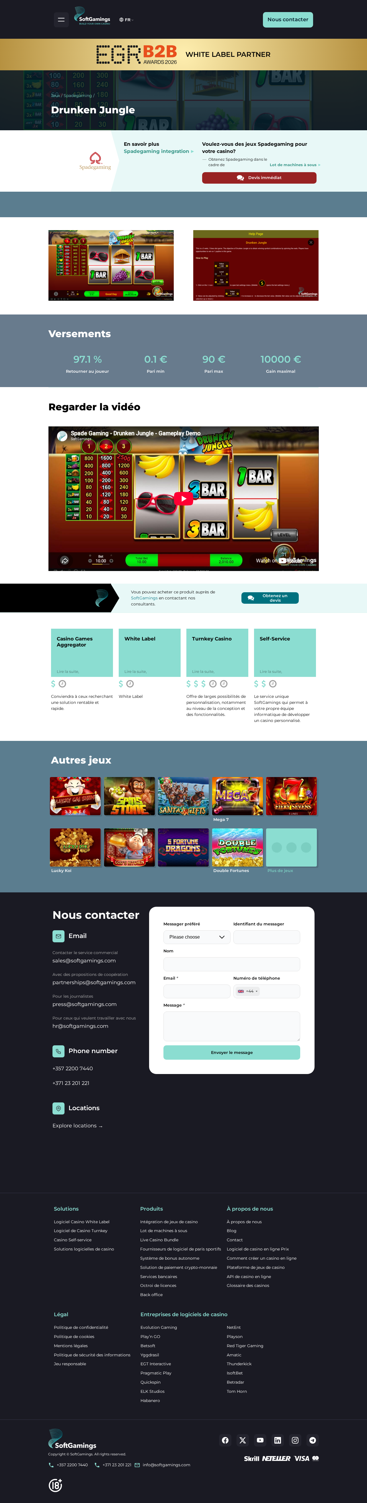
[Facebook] (225, 1440)
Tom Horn (237, 1391)
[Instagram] (295, 1440)
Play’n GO (150, 1336)
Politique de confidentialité (81, 1327)
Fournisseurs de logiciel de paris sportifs (180, 1249)
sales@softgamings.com (84, 961)
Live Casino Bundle (159, 1239)
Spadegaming (78, 95)
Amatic (234, 1355)
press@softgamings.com (84, 1004)
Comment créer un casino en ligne (261, 1258)
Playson (235, 1336)
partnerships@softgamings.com (94, 982)
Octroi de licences (158, 1285)
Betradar (235, 1382)
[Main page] (94, 14)
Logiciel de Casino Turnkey (81, 1230)
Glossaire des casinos (248, 1285)
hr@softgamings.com (80, 1026)
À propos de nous (244, 1221)
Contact (235, 1239)
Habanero (150, 1400)
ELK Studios (152, 1391)
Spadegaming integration (156, 151)
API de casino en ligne (249, 1276)
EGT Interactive (155, 1363)
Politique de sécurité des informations (92, 1355)
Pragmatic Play (155, 1373)
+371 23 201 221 (70, 1083)
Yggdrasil (149, 1355)
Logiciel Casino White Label (82, 1221)
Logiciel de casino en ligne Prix (258, 1249)
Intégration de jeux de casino (169, 1221)
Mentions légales (71, 1345)
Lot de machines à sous (163, 1230)
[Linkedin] (278, 1440)
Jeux (55, 95)
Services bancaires (158, 1276)
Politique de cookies (74, 1336)
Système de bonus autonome (169, 1258)
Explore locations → (77, 1126)
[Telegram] (313, 1440)
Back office (151, 1294)
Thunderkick (239, 1363)
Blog (232, 1230)
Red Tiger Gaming (245, 1345)
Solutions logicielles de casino (84, 1249)
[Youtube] (260, 1440)
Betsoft (147, 1345)
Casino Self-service (72, 1239)
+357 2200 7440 (72, 1068)
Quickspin (150, 1382)
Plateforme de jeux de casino (256, 1267)
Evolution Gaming (158, 1327)
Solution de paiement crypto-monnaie (178, 1267)
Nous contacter (288, 19)
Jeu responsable (70, 1363)
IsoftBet (235, 1373)
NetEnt (234, 1327)
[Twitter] (243, 1440)
